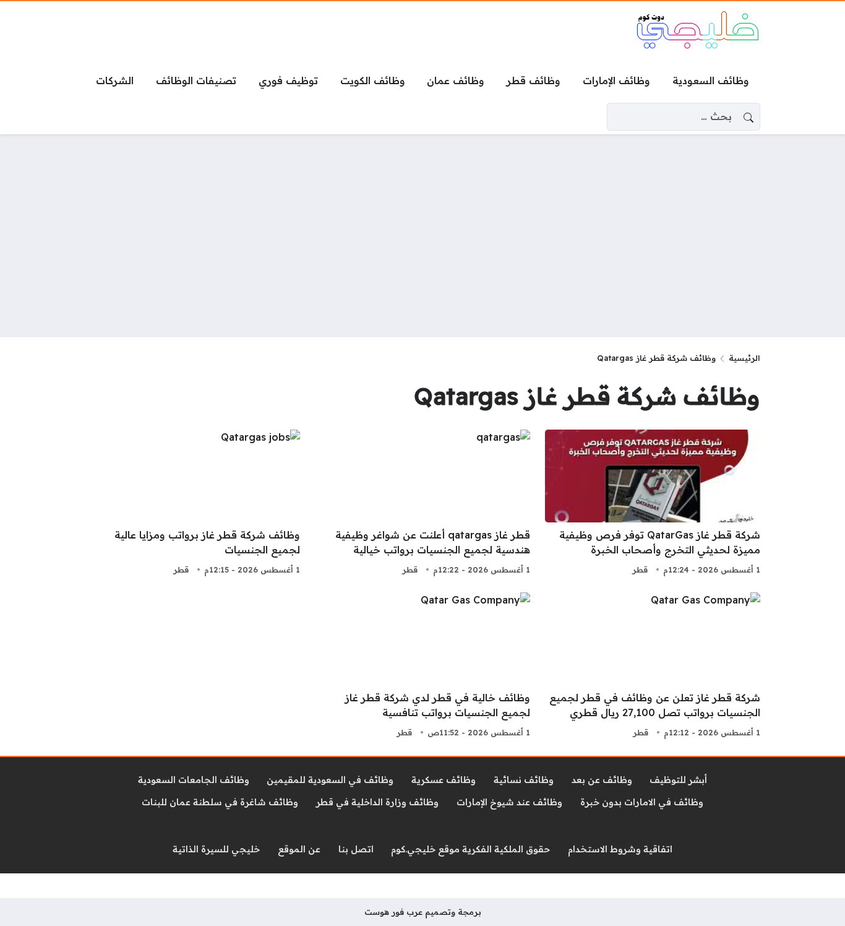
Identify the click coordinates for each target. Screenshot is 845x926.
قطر (640, 569)
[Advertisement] (422, 235)
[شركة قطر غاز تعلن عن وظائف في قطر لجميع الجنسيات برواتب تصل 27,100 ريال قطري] (652, 666)
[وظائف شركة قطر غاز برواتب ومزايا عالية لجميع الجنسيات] (192, 504)
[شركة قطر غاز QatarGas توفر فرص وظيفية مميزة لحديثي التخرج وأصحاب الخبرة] (652, 504)
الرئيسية (744, 358)
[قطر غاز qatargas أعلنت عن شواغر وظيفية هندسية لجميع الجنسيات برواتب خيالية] (422, 504)
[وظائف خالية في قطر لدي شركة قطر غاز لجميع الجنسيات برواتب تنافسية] (422, 666)
